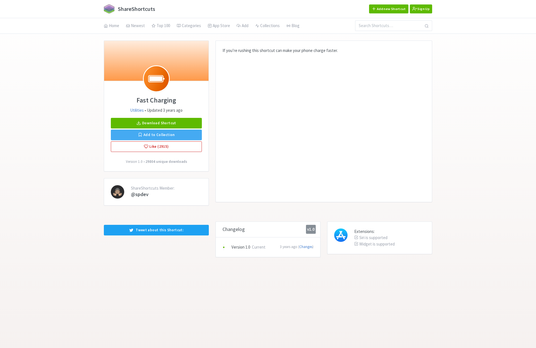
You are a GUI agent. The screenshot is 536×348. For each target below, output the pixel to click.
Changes (305, 246)
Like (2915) (159, 146)
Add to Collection (159, 134)
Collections (270, 25)
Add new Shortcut (391, 9)
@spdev (140, 194)
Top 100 (163, 25)
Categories (191, 25)
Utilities (137, 110)
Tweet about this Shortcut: (159, 230)
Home (114, 25)
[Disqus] (323, 123)
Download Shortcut (158, 123)
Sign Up (423, 9)
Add (245, 25)
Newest (138, 25)
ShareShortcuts (136, 8)
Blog (295, 25)
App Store (221, 25)
